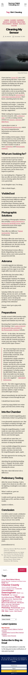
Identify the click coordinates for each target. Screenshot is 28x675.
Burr (7, 583)
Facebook (5, 595)
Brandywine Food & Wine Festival (18, 581)
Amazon (12, 120)
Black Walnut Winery (13, 579)
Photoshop (6, 608)
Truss (21, 609)
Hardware (13, 22)
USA (3, 611)
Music (3, 604)
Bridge (3, 583)
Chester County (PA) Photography (9, 587)
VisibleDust (9, 147)
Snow (3, 609)
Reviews (15, 23)
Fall (11, 595)
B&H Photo (5, 122)
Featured (15, 595)
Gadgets (6, 22)
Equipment (20, 20)
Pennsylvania (5, 606)
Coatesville (18, 588)
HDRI (3, 599)
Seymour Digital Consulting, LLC (14, 4)
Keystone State (17, 599)
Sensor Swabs (16, 559)
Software (11, 609)
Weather (11, 611)
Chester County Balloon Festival (8, 588)
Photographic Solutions (16, 557)
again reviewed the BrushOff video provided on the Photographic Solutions (13, 328)
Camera (6, 20)
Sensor (10, 559)
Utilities (14, 25)
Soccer (6, 609)
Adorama (18, 120)
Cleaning (13, 20)
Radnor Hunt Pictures (9, 636)
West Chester (18, 611)
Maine (12, 601)
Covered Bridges (8, 590)
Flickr (17, 597)
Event (18, 593)
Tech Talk (22, 23)
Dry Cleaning (14, 554)
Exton (22, 593)
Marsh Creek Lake (18, 601)
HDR (22, 597)
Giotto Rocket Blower (17, 556)
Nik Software (16, 604)
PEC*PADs (6, 557)
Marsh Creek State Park (9, 602)
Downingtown (9, 592)
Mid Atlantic (20, 602)
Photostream (15, 608)
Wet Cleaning (14, 561)
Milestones (21, 22)
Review (6, 559)
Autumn (3, 579)
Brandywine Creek (6, 581)
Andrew (9, 36)
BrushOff (23, 549)
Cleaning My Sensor (14, 31)
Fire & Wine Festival (8, 597)
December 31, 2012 (20, 36)
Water (7, 611)
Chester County (10, 585)
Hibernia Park (8, 599)
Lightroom (6, 601)
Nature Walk (9, 604)
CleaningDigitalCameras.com (11, 127)
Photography (7, 23)
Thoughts (16, 609)
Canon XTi (14, 78)
